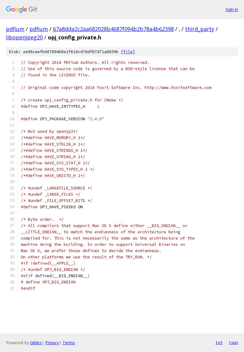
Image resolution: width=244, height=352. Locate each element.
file (128, 51)
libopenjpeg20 (24, 37)
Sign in (232, 9)
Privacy (52, 342)
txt (219, 342)
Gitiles (36, 342)
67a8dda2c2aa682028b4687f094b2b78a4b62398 (113, 29)
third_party (199, 29)
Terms (68, 342)
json (233, 342)
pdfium (15, 29)
